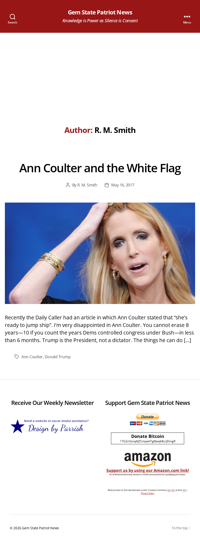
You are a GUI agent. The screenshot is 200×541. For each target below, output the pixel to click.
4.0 (184, 490)
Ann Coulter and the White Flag (100, 168)
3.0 (172, 490)
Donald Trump (58, 356)
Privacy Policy (147, 493)
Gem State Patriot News (100, 12)
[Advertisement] (100, 69)
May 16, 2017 (122, 185)
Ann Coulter (32, 356)
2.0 (169, 490)
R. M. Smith (87, 185)
